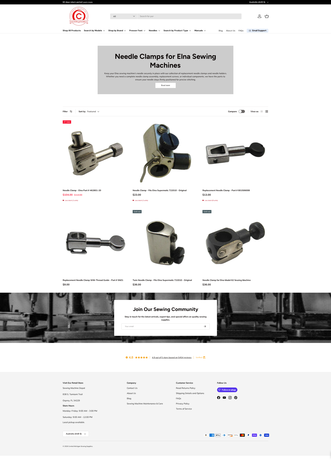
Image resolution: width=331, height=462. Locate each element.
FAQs (241, 30)
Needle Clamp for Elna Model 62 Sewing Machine (226, 280)
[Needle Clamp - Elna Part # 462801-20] (96, 153)
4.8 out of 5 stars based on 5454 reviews (171, 357)
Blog (221, 30)
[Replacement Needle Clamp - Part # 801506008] (235, 153)
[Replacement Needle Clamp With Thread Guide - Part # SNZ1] (96, 243)
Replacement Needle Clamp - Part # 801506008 (226, 190)
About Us (230, 30)
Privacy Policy (182, 403)
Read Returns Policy (185, 388)
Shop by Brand (115, 30)
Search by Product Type (176, 30)
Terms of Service (184, 408)
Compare (232, 111)
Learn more (88, 2)
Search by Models (93, 30)
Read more (165, 85)
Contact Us (132, 388)
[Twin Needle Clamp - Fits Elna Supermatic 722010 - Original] (165, 243)
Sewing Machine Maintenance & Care (145, 403)
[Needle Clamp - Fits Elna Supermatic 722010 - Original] (165, 153)
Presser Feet (135, 30)
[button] (267, 16)
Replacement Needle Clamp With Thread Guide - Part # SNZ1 (93, 280)
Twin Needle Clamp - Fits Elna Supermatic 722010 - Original (162, 280)
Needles (153, 30)
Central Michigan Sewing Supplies (80, 446)
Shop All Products (72, 30)
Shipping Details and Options (190, 393)
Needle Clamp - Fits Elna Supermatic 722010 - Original (160, 190)
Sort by (82, 111)
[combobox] (176, 16)
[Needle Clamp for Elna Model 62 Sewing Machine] (235, 243)
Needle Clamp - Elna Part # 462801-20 (82, 190)
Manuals (198, 30)
